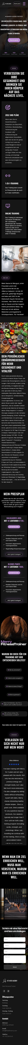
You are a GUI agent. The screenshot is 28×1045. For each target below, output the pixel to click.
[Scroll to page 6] (14, 843)
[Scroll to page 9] (18, 843)
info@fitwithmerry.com (9, 1030)
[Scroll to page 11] (22, 843)
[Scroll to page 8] (17, 843)
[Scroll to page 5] (12, 843)
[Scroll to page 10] (20, 843)
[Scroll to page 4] (11, 843)
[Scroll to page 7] (15, 843)
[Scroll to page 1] (6, 843)
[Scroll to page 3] (9, 843)
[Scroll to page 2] (8, 843)
